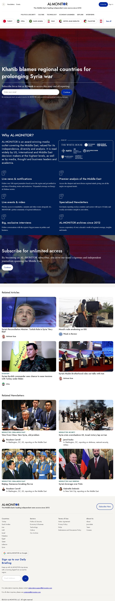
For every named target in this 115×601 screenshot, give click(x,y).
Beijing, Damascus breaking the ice (17, 484)
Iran (3, 527)
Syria (3, 547)
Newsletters (10, 4)
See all (108, 21)
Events (18, 4)
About (88, 521)
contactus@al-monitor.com (32, 592)
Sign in (111, 4)
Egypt (3, 539)
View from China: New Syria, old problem (20, 435)
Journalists (89, 524)
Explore (80, 14)
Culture (41, 14)
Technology (52, 14)
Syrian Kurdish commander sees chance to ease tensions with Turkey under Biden (27, 377)
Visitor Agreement (64, 521)
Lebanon (4, 544)
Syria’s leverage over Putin (71, 484)
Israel (3, 533)
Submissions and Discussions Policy (69, 530)
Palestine (4, 536)
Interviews (90, 14)
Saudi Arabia (6, 524)
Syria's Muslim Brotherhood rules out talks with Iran (81, 373)
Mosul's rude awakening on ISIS (73, 329)
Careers (89, 530)
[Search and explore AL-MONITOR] (3, 4)
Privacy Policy (62, 524)
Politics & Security (28, 14)
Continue (7, 267)
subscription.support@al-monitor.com (40, 588)
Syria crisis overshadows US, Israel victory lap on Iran (83, 435)
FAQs (60, 527)
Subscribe (103, 4)
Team (88, 527)
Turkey (4, 521)
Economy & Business (66, 14)
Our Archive (34, 533)
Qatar (4, 541)
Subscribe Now (105, 506)
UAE (3, 530)
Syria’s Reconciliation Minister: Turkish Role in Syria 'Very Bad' (27, 330)
